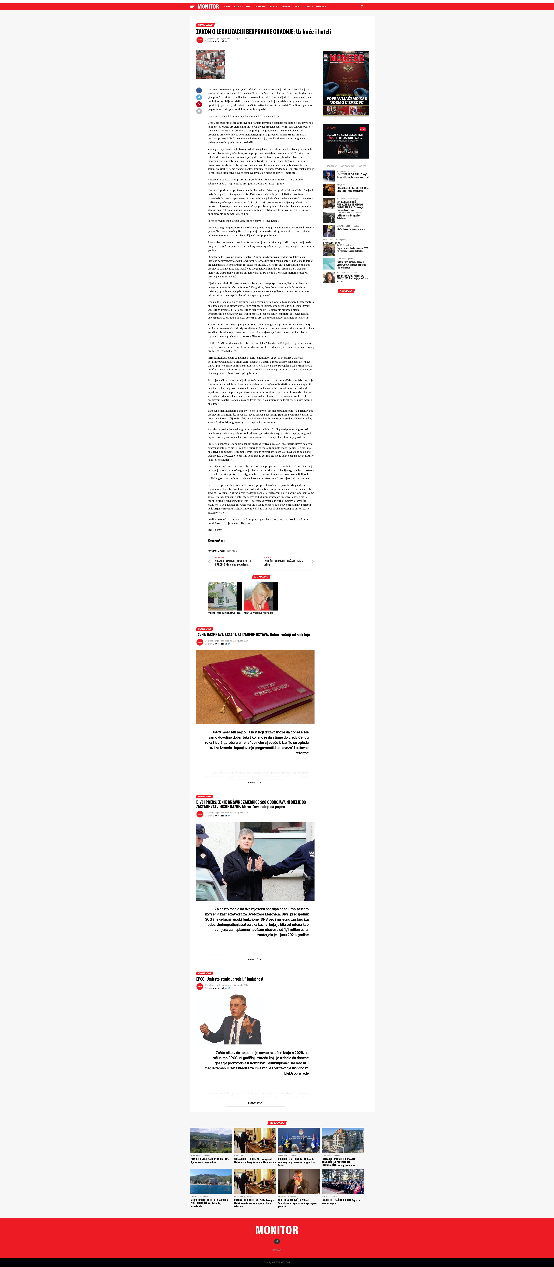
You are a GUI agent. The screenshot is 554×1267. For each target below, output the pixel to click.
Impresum (277, 1249)
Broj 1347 (232, 551)
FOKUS (248, 6)
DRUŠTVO (274, 6)
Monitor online (220, 41)
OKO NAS (307, 6)
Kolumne (238, 6)
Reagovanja (321, 6)
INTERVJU (286, 6)
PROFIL (297, 6)
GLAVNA (227, 6)
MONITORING (261, 6)
